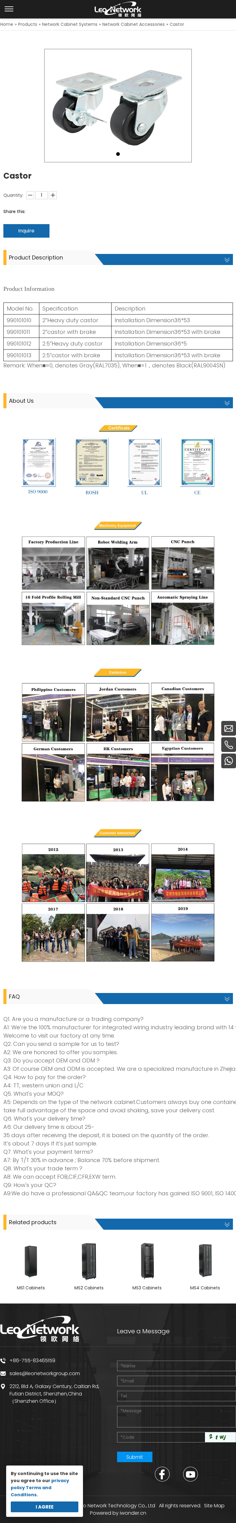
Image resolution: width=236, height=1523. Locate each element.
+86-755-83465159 (32, 1360)
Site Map (214, 1505)
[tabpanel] (118, 105)
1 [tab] (118, 154)
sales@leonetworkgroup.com (45, 1373)
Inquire (26, 230)
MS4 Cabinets (205, 1288)
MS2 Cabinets (89, 1288)
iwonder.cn (133, 1513)
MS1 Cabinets (31, 1288)
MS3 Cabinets (147, 1288)
